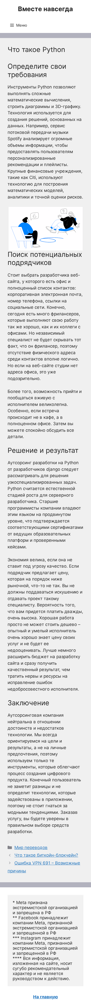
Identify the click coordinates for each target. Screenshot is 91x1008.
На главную (45, 996)
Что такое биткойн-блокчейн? (46, 855)
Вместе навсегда (45, 9)
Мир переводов (31, 847)
